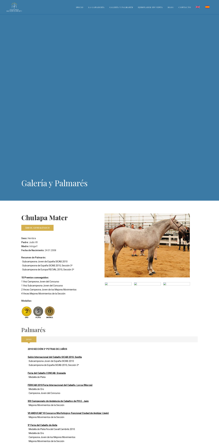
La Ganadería (96, 7)
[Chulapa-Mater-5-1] (147, 292)
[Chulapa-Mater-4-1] (118, 292)
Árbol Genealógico (37, 227)
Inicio (79, 7)
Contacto (184, 7)
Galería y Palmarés (121, 7)
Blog (171, 7)
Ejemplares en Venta (150, 7)
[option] (118, 292)
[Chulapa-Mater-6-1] (176, 292)
